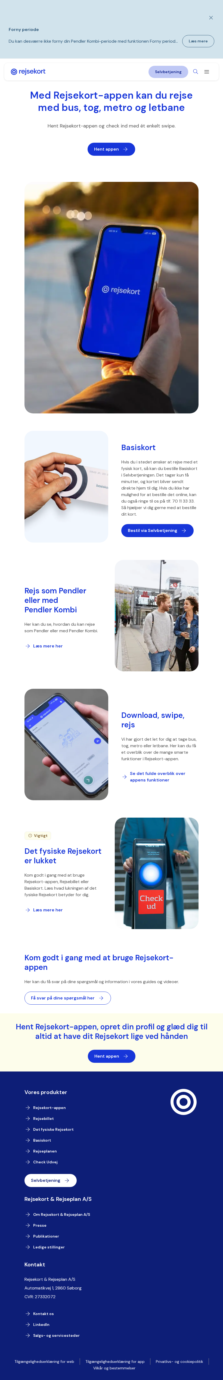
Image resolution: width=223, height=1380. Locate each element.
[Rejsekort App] (28, 71)
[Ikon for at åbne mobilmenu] (206, 71)
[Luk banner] (207, 17)
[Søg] (196, 71)
